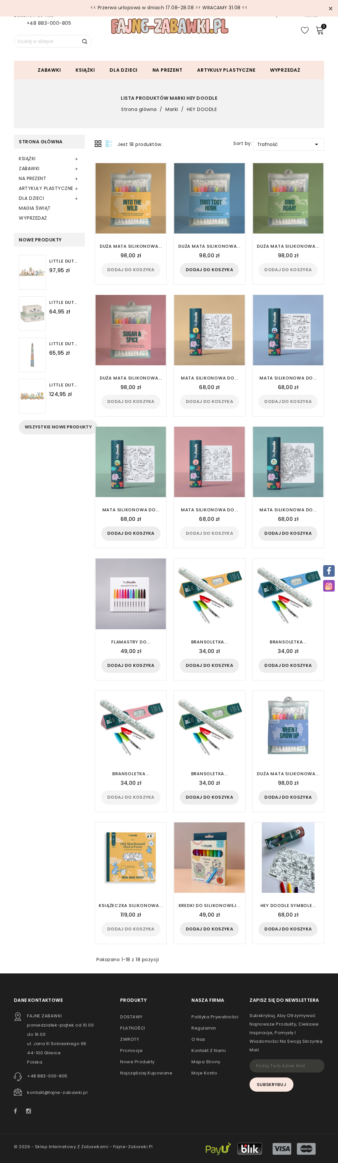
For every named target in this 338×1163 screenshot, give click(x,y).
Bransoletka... (209, 642)
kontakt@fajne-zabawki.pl (57, 1092)
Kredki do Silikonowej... (210, 905)
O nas (198, 1039)
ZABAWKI (49, 70)
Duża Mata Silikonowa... (131, 246)
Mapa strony (205, 1062)
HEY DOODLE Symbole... (288, 905)
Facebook (19, 1111)
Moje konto (204, 1073)
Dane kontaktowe (38, 1000)
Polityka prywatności (214, 1017)
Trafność (289, 144)
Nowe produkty (137, 1062)
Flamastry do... (131, 642)
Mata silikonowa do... (288, 510)
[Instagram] (329, 586)
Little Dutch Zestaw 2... (64, 303)
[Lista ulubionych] (305, 30)
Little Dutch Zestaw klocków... (64, 261)
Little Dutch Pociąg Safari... (64, 385)
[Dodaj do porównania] (158, 180)
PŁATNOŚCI (132, 1028)
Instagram (30, 1111)
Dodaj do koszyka (130, 270)
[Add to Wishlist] (158, 191)
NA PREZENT (167, 70)
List (109, 144)
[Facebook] (329, 571)
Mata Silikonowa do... (209, 378)
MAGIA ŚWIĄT (35, 208)
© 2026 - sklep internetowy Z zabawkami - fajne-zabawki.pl (83, 1147)
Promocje (131, 1050)
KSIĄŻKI (85, 70)
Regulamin (203, 1028)
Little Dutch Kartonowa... (64, 344)
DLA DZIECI (124, 70)
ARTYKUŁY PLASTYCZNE (226, 70)
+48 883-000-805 (49, 23)
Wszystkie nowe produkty (58, 427)
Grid (98, 144)
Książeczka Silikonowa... (131, 905)
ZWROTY (129, 1039)
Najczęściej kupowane (146, 1073)
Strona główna (41, 141)
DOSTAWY (131, 1017)
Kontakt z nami (208, 1050)
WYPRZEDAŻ (285, 70)
